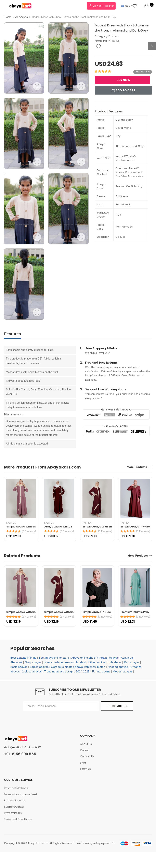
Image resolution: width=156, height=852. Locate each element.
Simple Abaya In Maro (135, 526)
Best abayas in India (23, 657)
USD (127, 6)
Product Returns (14, 800)
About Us (86, 744)
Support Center (14, 807)
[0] (146, 6)
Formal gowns (101, 671)
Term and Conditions (18, 819)
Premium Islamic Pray (134, 612)
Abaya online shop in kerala (89, 657)
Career (85, 750)
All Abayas (21, 17)
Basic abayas (18, 666)
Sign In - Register (103, 6)
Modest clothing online (90, 662)
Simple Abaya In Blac (96, 612)
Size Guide (144, 71)
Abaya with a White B (58, 526)
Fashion (113, 36)
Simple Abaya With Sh (21, 526)
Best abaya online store (54, 657)
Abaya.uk (16, 662)
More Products (137, 466)
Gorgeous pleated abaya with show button (78, 666)
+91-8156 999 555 (20, 754)
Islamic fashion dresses (59, 662)
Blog (83, 763)
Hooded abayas (118, 666)
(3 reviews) (29, 531)
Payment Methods (16, 788)
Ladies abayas (39, 666)
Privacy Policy (13, 813)
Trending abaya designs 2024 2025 (67, 671)
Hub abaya (114, 662)
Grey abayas (33, 662)
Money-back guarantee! (20, 794)
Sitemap (85, 769)
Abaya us (127, 657)
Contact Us (87, 756)
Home (7, 17)
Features (12, 334)
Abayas (114, 657)
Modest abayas (122, 671)
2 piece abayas (32, 671)
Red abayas (131, 662)
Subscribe (114, 706)
